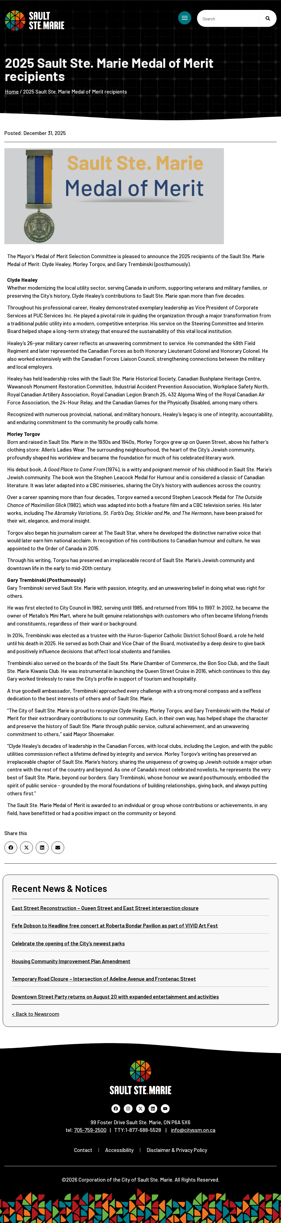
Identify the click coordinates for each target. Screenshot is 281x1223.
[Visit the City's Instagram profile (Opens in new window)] (128, 1108)
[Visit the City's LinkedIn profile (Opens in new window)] (152, 1108)
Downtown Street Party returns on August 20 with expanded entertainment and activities (115, 996)
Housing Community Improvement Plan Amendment (71, 961)
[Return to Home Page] (34, 20)
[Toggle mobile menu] (184, 17)
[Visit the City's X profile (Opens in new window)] (140, 1108)
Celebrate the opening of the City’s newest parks (68, 943)
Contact (83, 1150)
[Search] (268, 18)
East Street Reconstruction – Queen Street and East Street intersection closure (105, 908)
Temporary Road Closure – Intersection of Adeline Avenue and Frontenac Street (104, 979)
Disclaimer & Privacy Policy (177, 1150)
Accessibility (119, 1150)
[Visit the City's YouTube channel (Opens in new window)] (165, 1108)
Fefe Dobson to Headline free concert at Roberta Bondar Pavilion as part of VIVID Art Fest (115, 925)
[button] (10, 847)
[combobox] (237, 18)
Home (12, 91)
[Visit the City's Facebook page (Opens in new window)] (115, 1108)
